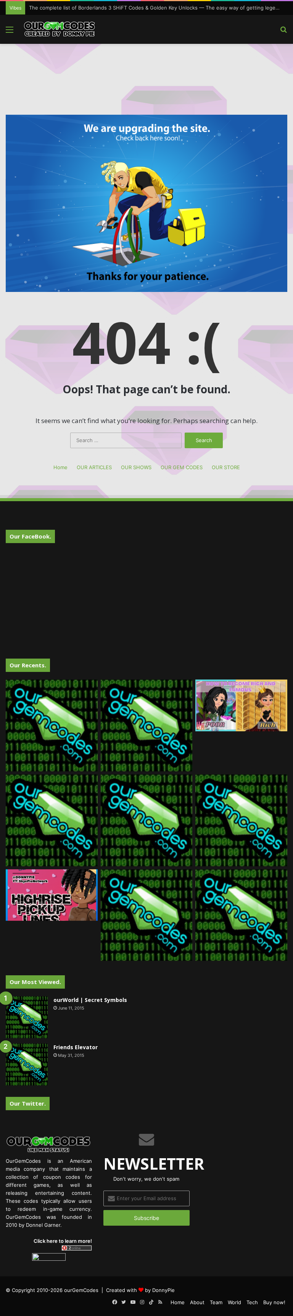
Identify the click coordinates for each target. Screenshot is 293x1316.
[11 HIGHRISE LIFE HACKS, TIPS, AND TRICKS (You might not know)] (147, 725)
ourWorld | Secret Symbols (90, 999)
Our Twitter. (28, 1103)
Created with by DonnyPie (140, 1290)
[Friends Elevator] (27, 1064)
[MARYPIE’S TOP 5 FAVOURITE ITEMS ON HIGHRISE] (241, 915)
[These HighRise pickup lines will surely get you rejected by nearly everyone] (52, 895)
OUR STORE (226, 467)
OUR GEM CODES (182, 467)
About (197, 1302)
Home (60, 467)
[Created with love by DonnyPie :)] (59, 29)
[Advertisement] (146, 68)
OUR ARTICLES (94, 467)
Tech (252, 1302)
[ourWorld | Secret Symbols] (27, 1017)
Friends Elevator (75, 1047)
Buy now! (274, 1302)
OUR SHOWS (136, 467)
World (234, 1302)
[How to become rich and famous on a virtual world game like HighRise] (241, 705)
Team (216, 1302)
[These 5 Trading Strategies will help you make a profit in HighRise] (52, 820)
